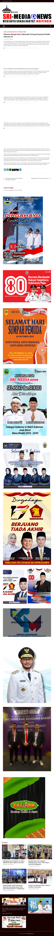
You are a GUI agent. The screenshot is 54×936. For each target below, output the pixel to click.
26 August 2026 (6, 890)
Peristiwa (13, 857)
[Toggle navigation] (3, 26)
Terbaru (5, 842)
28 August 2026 (6, 864)
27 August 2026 (31, 866)
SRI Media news (30, 933)
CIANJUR (6, 31)
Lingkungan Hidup (12, 31)
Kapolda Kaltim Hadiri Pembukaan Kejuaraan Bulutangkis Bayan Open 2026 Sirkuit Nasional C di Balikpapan (13, 887)
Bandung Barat (6, 857)
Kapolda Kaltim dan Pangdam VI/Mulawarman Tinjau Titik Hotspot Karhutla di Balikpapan (38, 862)
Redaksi (11, 39)
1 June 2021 (6, 39)
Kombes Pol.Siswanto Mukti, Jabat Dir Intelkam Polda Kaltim (39, 886)
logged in (11, 190)
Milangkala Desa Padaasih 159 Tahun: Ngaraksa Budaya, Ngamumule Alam (14, 861)
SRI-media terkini (22, 31)
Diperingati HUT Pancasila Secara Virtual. (40, 178)
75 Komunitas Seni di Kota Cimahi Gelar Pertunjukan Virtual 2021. (13, 179)
